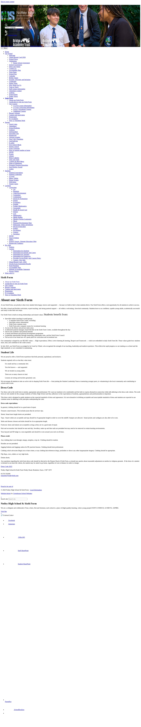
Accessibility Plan (15, 70)
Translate (20, 29)
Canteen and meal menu (17, 115)
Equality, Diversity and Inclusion (19, 80)
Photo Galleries (14, 158)
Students (8, 171)
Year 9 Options (14, 238)
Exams (11, 154)
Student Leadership (15, 174)
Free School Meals (15, 145)
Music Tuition (13, 178)
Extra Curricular (14, 148)
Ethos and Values (14, 66)
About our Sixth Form (16, 100)
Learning (8, 186)
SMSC (11, 240)
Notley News (13, 96)
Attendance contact (15, 91)
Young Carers (13, 184)
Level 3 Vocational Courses (22, 109)
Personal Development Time (22, 223)
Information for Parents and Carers (24, 253)
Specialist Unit (14, 133)
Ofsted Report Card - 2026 (18, 262)
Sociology (16, 234)
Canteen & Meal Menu (16, 161)
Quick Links (13, 124)
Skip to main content (7, 2)
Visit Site (4, 511)
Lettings (11, 93)
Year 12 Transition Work (17, 120)
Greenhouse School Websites (22, 493)
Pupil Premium (14, 266)
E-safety (11, 143)
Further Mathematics (20, 206)
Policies (11, 247)
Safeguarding (13, 132)
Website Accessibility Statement (19, 269)
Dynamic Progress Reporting (18, 165)
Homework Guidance (16, 243)
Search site (4, 499)
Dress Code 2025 (6, 466)
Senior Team (13, 83)
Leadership (12, 81)
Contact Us (12, 68)
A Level (11, 176)
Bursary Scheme (14, 113)
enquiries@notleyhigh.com (9, 475)
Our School (8, 53)
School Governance (15, 65)
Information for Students (21, 251)
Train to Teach (13, 87)
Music (15, 221)
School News (13, 59)
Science (15, 232)
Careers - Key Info (19, 260)
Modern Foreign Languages (22, 219)
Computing (17, 195)
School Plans (13, 94)
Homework (13, 135)
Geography (17, 208)
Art (14, 189)
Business (16, 191)
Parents (7, 122)
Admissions (13, 61)
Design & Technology (20, 199)
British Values (13, 78)
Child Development (19, 193)
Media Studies (18, 217)
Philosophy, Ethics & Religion (23, 225)
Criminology (17, 197)
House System (13, 180)
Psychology (17, 230)
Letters (11, 169)
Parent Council (14, 146)
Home (7, 52)
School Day (13, 74)
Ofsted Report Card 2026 (17, 57)
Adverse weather (14, 137)
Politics (15, 228)
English (15, 204)
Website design (6, 493)
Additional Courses (19, 111)
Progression (13, 117)
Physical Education (19, 226)
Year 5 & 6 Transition (16, 139)
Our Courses (13, 104)
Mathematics (17, 215)
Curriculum (13, 187)
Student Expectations (16, 173)
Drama (15, 200)
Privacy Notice (14, 271)
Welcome (12, 55)
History (15, 212)
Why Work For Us (15, 85)
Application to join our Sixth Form (20, 102)
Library (11, 156)
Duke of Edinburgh (15, 163)
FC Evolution (13, 119)
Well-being (12, 182)
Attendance (13, 126)
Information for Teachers (21, 254)
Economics (16, 202)
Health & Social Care (20, 210)
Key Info (8, 245)
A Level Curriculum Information (23, 107)
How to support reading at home (19, 150)
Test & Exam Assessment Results (20, 264)
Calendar (12, 76)
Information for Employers (22, 256)
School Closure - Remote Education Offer (22, 241)
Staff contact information (17, 89)
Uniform (12, 130)
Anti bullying (13, 141)
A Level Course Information (22, 106)
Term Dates (13, 72)
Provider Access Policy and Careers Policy (27, 258)
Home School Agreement (21, 63)
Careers (11, 249)
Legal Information (36, 490)
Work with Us (9, 273)
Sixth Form (9, 98)
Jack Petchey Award (15, 167)
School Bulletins (14, 128)
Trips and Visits (14, 160)
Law (14, 213)
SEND (11, 152)
